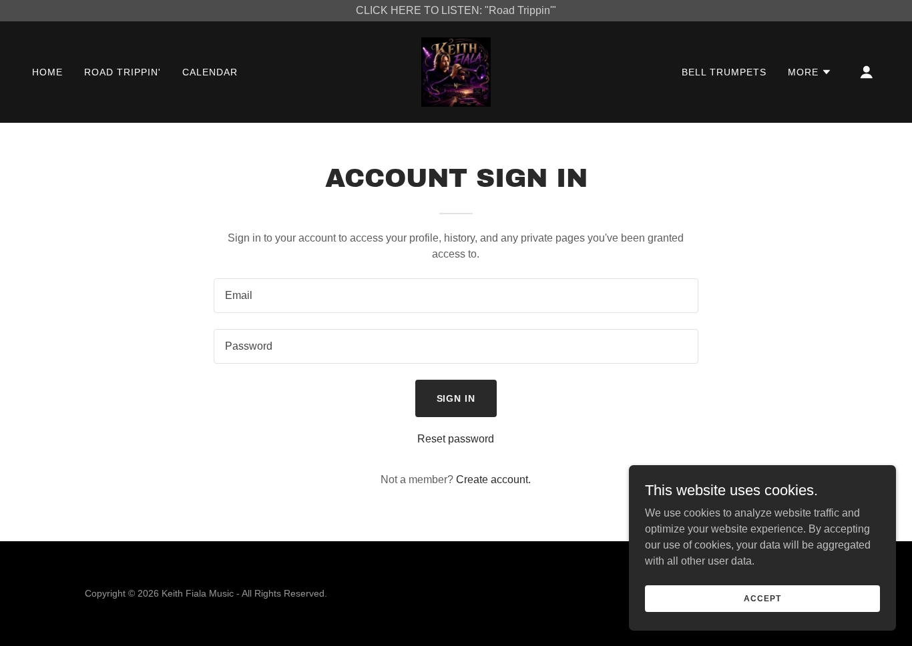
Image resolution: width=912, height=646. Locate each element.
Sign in (456, 398)
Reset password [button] (455, 438)
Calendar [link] (210, 72)
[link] (456, 71)
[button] (810, 72)
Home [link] (47, 72)
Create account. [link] (493, 479)
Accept (762, 598)
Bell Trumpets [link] (724, 72)
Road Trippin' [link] (122, 72)
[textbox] (456, 295)
